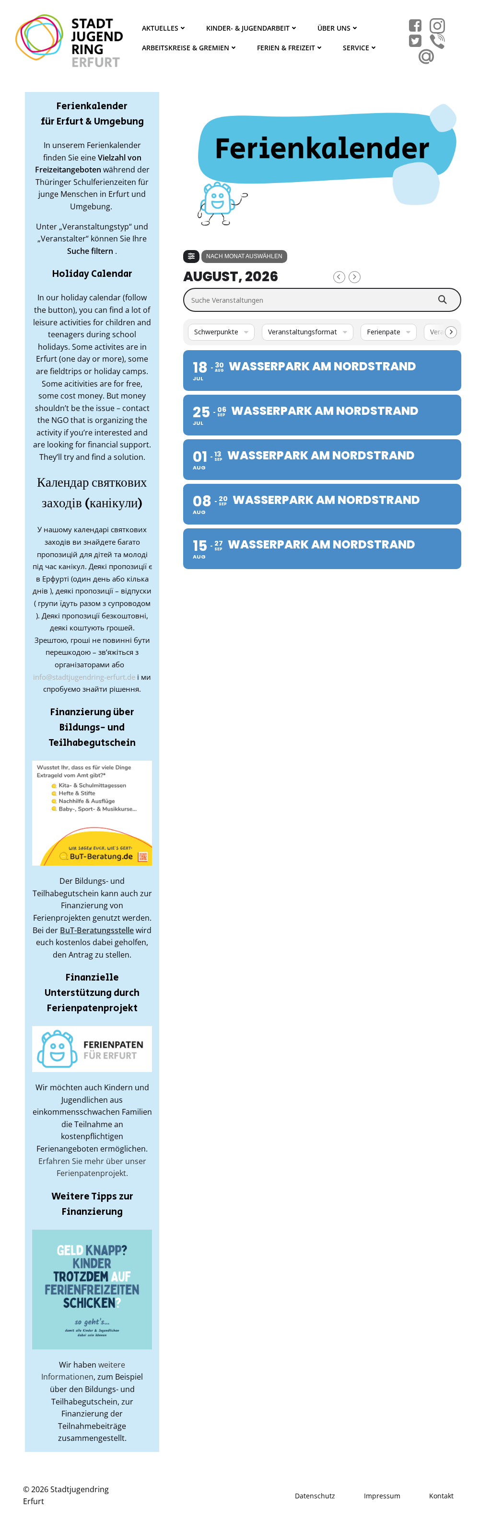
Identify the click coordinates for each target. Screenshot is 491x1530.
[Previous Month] (339, 277)
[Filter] (191, 256)
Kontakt (441, 1495)
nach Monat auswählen (244, 256)
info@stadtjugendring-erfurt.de (84, 677)
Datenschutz (315, 1495)
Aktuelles (160, 28)
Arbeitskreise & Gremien (185, 47)
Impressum (382, 1495)
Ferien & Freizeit (286, 47)
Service (356, 47)
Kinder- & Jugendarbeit (248, 28)
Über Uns (334, 28)
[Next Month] (355, 277)
